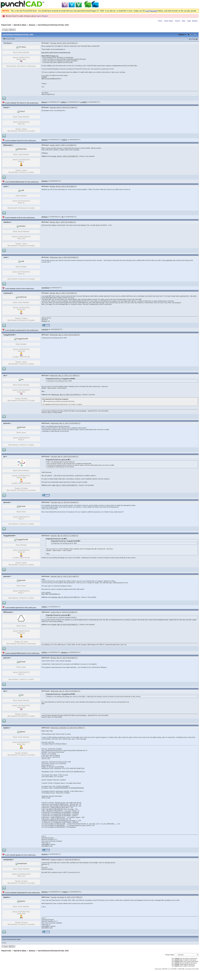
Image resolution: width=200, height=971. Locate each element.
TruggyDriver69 (8, 335)
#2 (42, 107)
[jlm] (21, 466)
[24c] (21, 379)
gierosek (6, 423)
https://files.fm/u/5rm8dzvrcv (50, 594)
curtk (5, 186)
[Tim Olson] (21, 47)
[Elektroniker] (21, 149)
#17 (42, 691)
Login (38, 16)
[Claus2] (21, 111)
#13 (42, 535)
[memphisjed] (21, 863)
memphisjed (7, 859)
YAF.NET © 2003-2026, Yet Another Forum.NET (185, 969)
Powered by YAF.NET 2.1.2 (163, 969)
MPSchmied (7, 612)
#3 (42, 145)
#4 (42, 186)
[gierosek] (21, 427)
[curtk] (21, 190)
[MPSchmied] (21, 621)
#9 (42, 375)
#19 (42, 859)
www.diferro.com (47, 846)
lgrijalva (6, 728)
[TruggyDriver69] (21, 339)
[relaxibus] (21, 226)
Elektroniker (7, 145)
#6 (42, 257)
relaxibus (6, 222)
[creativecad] (21, 297)
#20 (42, 897)
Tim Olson (7, 43)
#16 (42, 658)
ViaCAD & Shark (19, 25)
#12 (42, 502)
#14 (42, 576)
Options (181, 35)
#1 (42, 43)
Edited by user (46, 156)
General (32, 25)
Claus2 (5, 107)
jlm (4, 456)
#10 (42, 423)
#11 (42, 456)
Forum (160, 21)
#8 (42, 335)
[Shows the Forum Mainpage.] (50, 7)
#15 (42, 612)
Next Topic (192, 39)
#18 (42, 728)
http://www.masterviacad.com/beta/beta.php (55, 52)
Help (183, 21)
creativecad (7, 293)
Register (45, 16)
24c (4, 375)
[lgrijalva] (21, 732)
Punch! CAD (6, 25)
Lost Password (151, 11)
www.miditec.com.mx (48, 844)
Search (177, 21)
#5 (42, 222)
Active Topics (168, 21)
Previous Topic (10, 39)
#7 (42, 293)
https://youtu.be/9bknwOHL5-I (51, 78)
